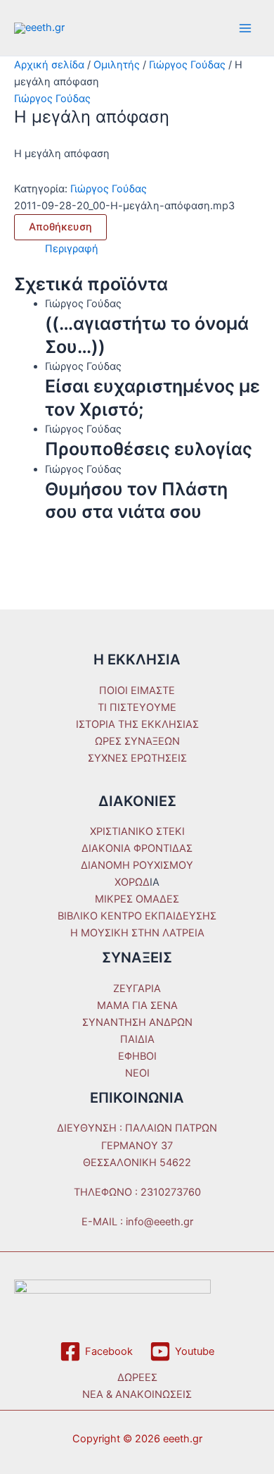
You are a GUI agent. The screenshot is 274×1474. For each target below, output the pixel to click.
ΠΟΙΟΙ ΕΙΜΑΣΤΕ (137, 690)
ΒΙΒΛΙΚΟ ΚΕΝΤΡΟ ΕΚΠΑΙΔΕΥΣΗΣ (137, 916)
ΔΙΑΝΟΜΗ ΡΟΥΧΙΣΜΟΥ (137, 865)
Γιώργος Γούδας (187, 64)
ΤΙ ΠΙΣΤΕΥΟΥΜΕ (137, 707)
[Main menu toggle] (245, 28)
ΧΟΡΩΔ (132, 882)
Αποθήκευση (60, 227)
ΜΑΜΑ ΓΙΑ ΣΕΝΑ (137, 1005)
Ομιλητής (116, 64)
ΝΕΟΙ (137, 1073)
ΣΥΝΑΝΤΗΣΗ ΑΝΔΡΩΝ (137, 1022)
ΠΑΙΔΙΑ (137, 1039)
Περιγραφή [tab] (71, 248)
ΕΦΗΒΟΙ (137, 1056)
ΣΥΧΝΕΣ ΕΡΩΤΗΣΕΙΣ (137, 758)
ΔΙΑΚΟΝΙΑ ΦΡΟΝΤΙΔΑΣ (137, 848)
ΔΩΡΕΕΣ (137, 1377)
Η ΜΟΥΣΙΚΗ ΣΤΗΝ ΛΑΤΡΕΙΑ (137, 933)
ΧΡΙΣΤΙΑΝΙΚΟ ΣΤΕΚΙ (137, 831)
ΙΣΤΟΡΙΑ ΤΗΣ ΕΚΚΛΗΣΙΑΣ (137, 724)
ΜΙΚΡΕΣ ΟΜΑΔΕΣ (137, 899)
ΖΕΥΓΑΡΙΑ (137, 988)
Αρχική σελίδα (49, 64)
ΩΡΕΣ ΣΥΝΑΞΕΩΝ (137, 741)
